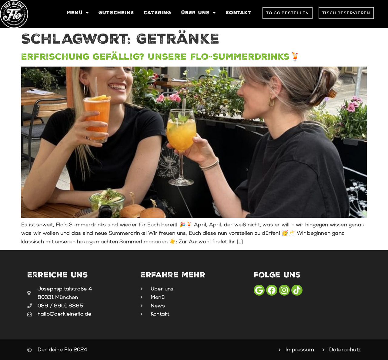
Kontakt (239, 12)
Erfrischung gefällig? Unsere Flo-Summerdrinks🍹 (160, 56)
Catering (158, 12)
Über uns (195, 12)
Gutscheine (116, 12)
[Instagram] (284, 290)
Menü (75, 12)
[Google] (259, 290)
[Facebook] (271, 290)
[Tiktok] (296, 290)
